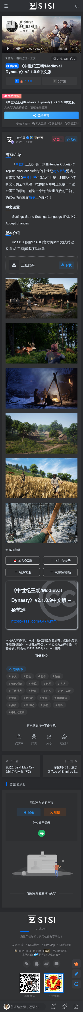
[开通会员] (76, 963)
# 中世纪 (29, 705)
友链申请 (17, 945)
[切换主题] (76, 984)
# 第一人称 (64, 690)
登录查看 (43, 115)
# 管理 (13, 698)
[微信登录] (41, 833)
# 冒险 (27, 676)
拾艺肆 (20, 137)
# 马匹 (59, 705)
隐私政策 (65, 945)
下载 (68, 265)
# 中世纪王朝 (17, 712)
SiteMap (49, 945)
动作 (56, 170)
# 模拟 (33, 683)
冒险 (63, 170)
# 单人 (13, 676)
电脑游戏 (21, 58)
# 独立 (56, 676)
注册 (57, 812)
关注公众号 (63, 560)
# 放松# (28, 698)
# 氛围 (47, 683)
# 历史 (44, 705)
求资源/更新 (63, 572)
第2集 (60, 81)
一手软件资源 (58, 951)
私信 (73, 139)
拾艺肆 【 (38, 951)
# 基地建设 (60, 698)
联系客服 (25, 572)
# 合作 (47, 690)
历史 (32, 197)
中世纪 (20, 164)
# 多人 (62, 683)
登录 (31, 812)
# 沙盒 (33, 690)
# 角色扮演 (15, 683)
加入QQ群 (25, 560)
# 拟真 (13, 705)
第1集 (24, 81)
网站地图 (34, 945)
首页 (10, 58)
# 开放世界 (15, 690)
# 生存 (43, 698)
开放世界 (29, 177)
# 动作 (42, 676)
